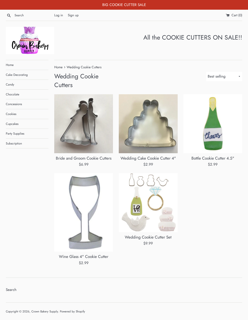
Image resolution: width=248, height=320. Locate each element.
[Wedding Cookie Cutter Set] (148, 202)
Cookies (11, 114)
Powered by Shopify (72, 311)
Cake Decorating (17, 75)
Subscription (14, 143)
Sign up (73, 15)
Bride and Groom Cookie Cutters (83, 158)
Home (10, 65)
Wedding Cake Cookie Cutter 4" (148, 158)
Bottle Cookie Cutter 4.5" (212, 158)
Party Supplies (15, 133)
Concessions (14, 104)
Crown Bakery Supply (44, 311)
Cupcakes (12, 124)
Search (11, 289)
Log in (58, 15)
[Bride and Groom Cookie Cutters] (83, 123)
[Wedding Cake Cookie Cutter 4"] (148, 123)
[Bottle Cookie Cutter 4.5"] (212, 123)
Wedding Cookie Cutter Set (148, 237)
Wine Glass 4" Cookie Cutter (83, 256)
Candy (10, 84)
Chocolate (12, 94)
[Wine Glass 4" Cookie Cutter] (83, 212)
